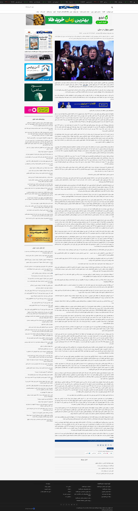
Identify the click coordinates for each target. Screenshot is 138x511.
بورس (92, 12)
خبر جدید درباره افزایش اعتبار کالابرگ (45, 349)
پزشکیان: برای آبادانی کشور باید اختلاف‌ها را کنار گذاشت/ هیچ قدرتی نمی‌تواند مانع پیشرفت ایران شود (39, 317)
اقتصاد (103, 12)
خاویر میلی (85, 84)
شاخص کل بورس (74, 2)
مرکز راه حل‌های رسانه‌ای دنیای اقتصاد (82, 498)
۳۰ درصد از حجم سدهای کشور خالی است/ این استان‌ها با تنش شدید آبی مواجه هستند (40, 409)
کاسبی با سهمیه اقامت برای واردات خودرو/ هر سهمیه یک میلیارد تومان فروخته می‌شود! (40, 360)
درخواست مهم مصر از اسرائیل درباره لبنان (44, 288)
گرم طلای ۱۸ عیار (40, 2)
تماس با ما (68, 486)
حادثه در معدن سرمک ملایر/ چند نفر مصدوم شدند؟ (42, 276)
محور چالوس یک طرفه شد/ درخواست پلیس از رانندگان (41, 285)
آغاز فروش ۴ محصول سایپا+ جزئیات (45, 151)
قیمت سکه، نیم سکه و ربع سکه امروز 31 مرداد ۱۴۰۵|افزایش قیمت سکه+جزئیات (39, 299)
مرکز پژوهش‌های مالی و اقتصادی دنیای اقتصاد (82, 494)
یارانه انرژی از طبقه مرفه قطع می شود (106, 468)
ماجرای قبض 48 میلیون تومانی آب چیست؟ (44, 372)
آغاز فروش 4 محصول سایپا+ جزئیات (45, 402)
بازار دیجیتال (75, 12)
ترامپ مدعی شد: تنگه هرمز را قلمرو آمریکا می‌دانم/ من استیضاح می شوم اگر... (39, 164)
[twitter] (106, 445)
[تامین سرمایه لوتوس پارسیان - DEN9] (38, 92)
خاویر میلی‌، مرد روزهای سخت (107, 471)
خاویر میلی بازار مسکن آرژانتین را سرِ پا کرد (105, 473)
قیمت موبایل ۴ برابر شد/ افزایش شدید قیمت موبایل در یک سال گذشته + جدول (40, 148)
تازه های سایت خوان (38, 248)
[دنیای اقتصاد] (69, 7)
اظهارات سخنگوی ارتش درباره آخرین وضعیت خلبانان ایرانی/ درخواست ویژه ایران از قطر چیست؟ (41, 180)
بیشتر (37, 12)
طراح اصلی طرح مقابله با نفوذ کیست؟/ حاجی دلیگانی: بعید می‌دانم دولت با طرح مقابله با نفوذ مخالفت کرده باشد (39, 206)
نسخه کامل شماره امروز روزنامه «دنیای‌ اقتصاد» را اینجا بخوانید (39, 51)
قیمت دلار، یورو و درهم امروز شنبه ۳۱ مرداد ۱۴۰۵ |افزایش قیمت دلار (39, 293)
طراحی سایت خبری (30, 508)
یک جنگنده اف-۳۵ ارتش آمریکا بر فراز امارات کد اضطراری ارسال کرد (39, 154)
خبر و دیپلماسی (109, 12)
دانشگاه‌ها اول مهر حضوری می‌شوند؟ (45, 399)
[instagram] (77, 505)
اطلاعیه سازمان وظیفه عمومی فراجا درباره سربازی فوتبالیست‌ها (40, 374)
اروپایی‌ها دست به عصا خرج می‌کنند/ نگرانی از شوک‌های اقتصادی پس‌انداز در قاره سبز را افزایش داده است (39, 389)
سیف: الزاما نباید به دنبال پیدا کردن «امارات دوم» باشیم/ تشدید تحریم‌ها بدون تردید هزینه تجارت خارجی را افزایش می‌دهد (40, 184)
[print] (98, 445)
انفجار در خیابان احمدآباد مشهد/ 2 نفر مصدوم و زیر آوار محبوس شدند (39, 263)
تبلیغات (69, 489)
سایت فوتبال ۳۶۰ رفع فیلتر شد (46, 392)
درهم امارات (105, 2)
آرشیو (54, 12)
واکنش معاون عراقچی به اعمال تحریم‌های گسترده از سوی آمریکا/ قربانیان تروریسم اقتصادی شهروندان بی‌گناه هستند (40, 416)
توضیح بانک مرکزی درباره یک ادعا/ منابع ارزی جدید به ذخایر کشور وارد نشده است (39, 364)
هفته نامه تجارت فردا (106, 494)
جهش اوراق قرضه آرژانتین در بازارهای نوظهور (104, 463)
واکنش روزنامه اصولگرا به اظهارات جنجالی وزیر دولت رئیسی (41, 170)
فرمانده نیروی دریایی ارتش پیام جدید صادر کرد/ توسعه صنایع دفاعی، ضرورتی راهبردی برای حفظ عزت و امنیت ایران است (39, 215)
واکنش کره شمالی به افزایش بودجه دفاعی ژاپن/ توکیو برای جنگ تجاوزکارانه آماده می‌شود (40, 338)
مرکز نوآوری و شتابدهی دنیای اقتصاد (83, 491)
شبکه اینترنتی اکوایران (106, 491)
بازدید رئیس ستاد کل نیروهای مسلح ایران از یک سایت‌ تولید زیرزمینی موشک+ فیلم (39, 188)
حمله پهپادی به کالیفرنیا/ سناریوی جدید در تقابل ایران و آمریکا (40, 138)
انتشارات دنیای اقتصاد (86, 486)
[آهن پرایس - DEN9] (38, 72)
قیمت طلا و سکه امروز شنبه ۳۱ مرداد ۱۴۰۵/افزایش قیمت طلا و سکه (39, 309)
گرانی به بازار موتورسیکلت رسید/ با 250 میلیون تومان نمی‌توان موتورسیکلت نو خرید (40, 395)
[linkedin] (103, 445)
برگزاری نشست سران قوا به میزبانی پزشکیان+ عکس (42, 273)
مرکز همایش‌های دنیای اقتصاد (84, 489)
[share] (66, 505)
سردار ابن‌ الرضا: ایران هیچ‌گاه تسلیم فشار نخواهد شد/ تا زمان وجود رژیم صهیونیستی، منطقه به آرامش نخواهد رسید (39, 334)
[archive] (61, 505)
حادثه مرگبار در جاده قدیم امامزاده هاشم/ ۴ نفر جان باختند (40, 177)
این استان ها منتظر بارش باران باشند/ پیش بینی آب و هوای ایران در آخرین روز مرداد (39, 157)
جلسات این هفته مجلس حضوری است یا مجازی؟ (43, 412)
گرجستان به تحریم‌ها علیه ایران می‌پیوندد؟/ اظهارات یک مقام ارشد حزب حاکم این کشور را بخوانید (39, 405)
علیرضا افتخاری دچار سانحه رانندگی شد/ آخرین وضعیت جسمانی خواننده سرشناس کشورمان (40, 321)
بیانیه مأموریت (47, 489)
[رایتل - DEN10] (38, 109)
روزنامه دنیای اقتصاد (106, 489)
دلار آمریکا (55, 2)
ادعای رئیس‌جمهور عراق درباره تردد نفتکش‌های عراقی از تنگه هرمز (39, 161)
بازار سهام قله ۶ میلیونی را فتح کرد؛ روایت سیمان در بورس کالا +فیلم (39, 259)
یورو (119, 2)
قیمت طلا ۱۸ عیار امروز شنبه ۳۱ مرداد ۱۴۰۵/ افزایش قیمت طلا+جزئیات (41, 306)
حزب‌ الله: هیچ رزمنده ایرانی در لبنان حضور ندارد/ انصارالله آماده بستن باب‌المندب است (40, 269)
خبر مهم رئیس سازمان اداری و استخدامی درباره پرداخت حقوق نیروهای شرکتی (40, 420)
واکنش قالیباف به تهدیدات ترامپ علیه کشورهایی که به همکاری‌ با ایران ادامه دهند (40, 352)
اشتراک (69, 491)
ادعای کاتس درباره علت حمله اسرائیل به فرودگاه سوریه (42, 296)
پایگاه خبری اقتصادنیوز (106, 496)
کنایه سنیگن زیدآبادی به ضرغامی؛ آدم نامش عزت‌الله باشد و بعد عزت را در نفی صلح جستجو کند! (39, 252)
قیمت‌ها (59, 12)
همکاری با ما (68, 496)
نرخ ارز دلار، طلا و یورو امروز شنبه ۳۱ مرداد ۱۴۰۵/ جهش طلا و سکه (39, 290)
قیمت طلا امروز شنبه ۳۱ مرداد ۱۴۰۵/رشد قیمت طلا (42, 302)
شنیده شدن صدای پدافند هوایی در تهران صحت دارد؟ (42, 203)
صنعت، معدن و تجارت (84, 12)
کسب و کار (42, 12)
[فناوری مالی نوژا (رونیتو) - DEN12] (38, 234)
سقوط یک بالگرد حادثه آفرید (47, 324)
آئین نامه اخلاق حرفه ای (45, 491)
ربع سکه (133, 2)
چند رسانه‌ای (49, 12)
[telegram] (100, 445)
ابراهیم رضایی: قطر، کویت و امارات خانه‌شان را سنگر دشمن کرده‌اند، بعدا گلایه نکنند (39, 256)
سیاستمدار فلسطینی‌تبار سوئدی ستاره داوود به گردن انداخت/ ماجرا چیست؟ (39, 219)
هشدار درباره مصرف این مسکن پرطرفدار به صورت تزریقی (41, 168)
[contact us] (64, 505)
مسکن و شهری (97, 12)
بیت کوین (90, 2)
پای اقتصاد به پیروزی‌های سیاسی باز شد (105, 466)
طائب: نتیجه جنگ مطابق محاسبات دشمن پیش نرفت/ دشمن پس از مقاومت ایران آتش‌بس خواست (39, 382)
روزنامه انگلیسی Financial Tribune (83, 500)
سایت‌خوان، (108, 440)
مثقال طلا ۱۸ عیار (22, 2)
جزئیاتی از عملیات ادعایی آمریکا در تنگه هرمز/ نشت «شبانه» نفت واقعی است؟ (40, 210)
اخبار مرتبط (84, 460)
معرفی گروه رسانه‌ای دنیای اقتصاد (104, 486)
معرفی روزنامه (47, 486)
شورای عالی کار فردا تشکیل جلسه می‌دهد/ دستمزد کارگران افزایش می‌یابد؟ (39, 174)
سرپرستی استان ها (67, 494)
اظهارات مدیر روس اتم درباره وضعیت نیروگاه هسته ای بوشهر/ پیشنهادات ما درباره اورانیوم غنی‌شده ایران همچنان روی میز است (40, 312)
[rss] (69, 505)
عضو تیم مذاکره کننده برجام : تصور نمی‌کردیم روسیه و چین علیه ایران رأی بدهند (39, 129)
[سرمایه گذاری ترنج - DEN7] (69, 19)
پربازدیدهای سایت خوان (38, 119)
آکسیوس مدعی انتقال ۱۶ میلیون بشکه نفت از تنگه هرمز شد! (40, 278)
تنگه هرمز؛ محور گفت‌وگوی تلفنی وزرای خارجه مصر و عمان (41, 327)
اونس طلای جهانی (3, 2)
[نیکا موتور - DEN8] (38, 57)
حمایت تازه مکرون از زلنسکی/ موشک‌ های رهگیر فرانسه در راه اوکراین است (40, 282)
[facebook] (108, 445)
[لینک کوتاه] (111, 445)
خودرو (71, 12)
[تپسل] (58, 102)
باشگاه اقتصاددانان (65, 12)
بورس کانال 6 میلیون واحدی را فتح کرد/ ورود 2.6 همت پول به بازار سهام (39, 378)
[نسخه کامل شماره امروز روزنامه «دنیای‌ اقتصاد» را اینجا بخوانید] (38, 39)
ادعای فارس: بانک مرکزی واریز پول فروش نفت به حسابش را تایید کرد (39, 266)
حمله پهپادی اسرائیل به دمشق (47, 346)
